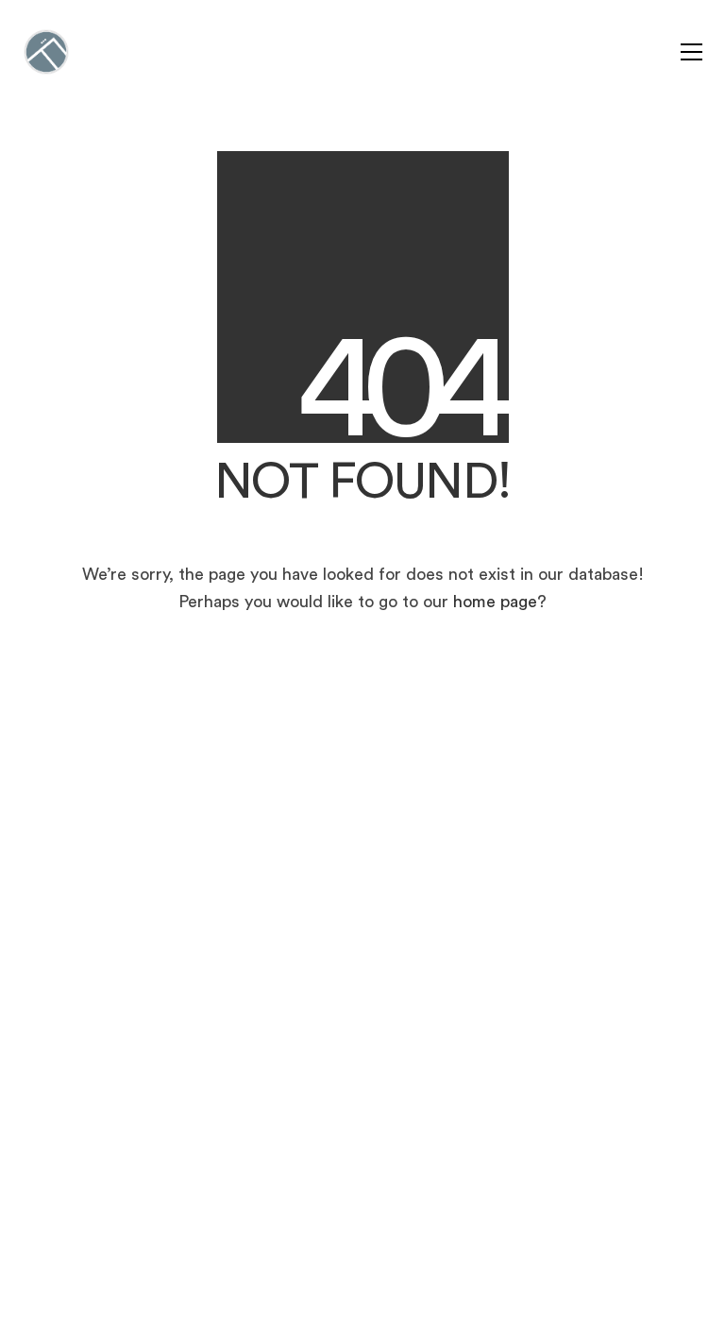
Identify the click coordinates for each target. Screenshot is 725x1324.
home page (495, 601)
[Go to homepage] (46, 52)
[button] (691, 52)
